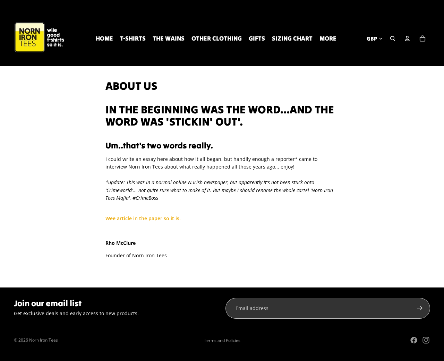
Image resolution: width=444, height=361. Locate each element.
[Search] (392, 38)
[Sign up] (419, 308)
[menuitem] (328, 38)
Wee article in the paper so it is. (143, 218)
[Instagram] (426, 340)
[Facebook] (414, 340)
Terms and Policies (222, 340)
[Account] (407, 38)
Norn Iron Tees (43, 340)
